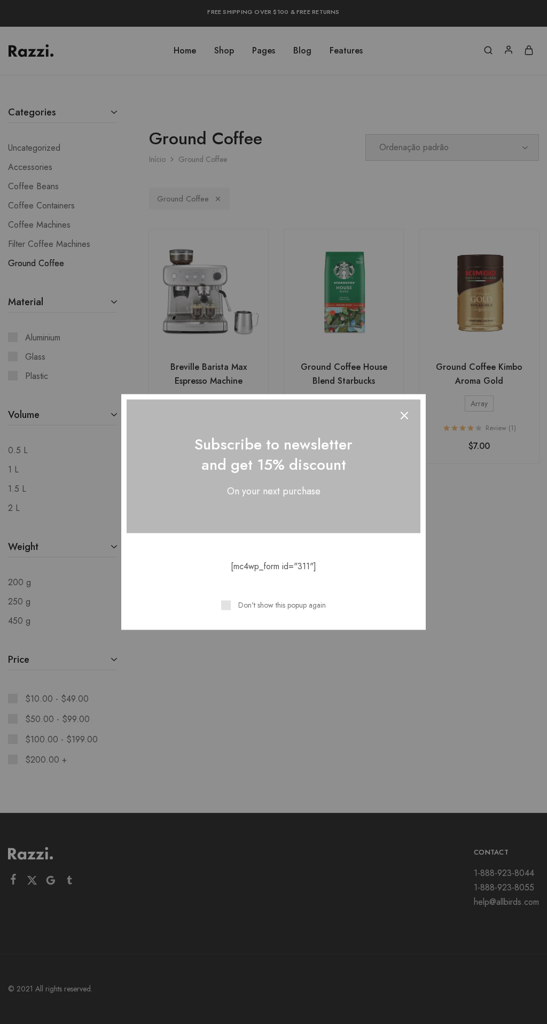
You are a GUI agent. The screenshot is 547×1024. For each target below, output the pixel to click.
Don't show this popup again (282, 605)
